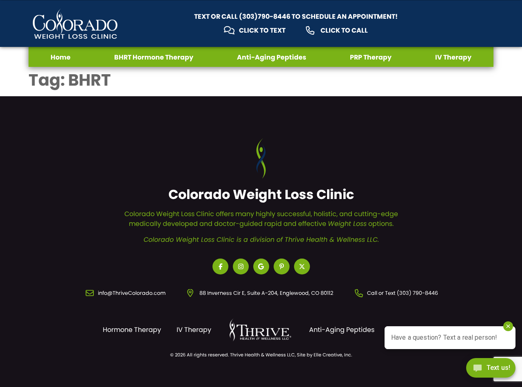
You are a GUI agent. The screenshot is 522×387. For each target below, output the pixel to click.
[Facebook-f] (220, 266)
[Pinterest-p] (282, 266)
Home (61, 57)
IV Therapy (453, 57)
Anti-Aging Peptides (271, 57)
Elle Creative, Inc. (333, 355)
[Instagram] (241, 266)
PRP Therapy (371, 57)
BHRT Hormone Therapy (153, 57)
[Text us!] (491, 370)
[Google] (261, 266)
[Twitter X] (302, 266)
